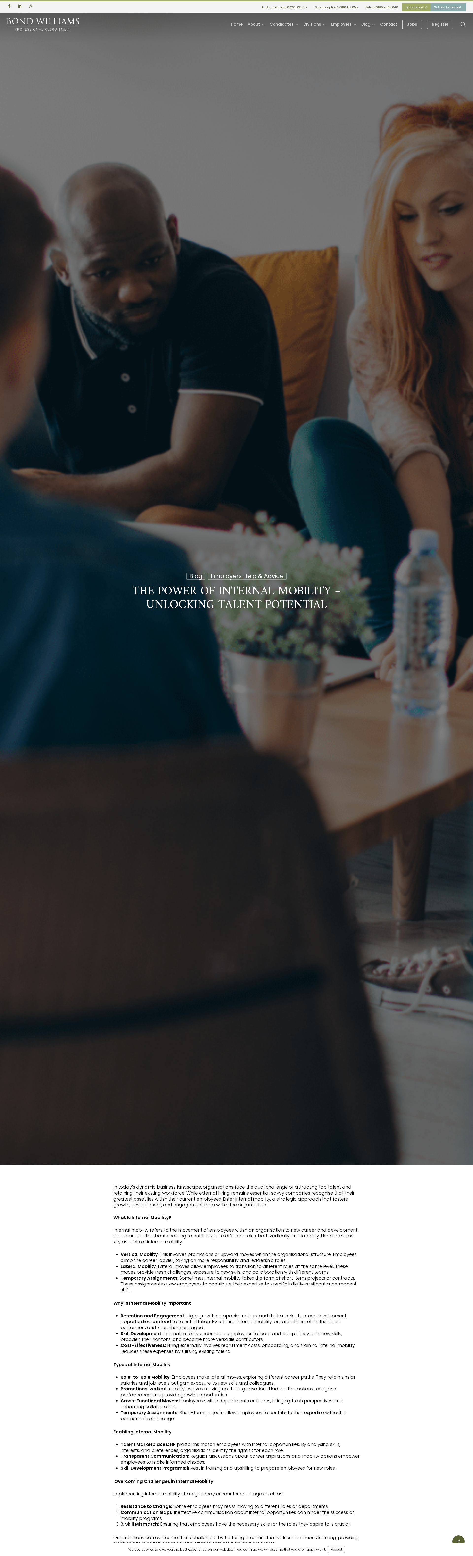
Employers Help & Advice (247, 577)
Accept (336, 1549)
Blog (195, 577)
